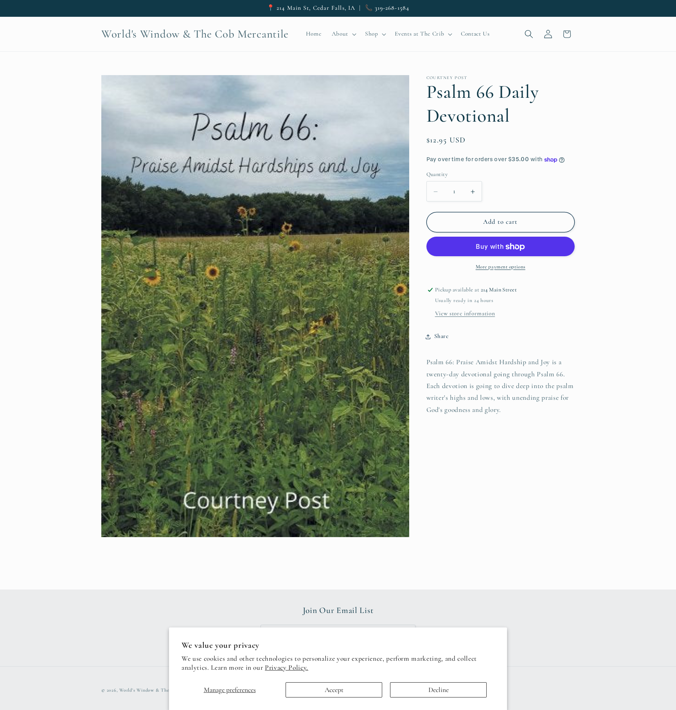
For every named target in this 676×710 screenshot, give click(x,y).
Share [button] (441, 336)
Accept (334, 690)
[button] (343, 34)
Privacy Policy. (286, 667)
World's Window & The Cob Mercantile (161, 690)
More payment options (500, 267)
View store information (465, 313)
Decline (438, 690)
